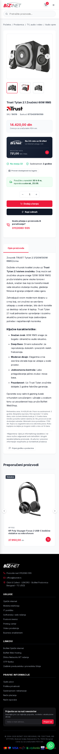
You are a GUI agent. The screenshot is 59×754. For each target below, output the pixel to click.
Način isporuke (10, 700)
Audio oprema (51, 24)
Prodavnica (19, 24)
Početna (7, 24)
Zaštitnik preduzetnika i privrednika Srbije (22, 666)
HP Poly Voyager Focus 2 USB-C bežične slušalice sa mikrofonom (29, 532)
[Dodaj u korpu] (48, 539)
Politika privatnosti (11, 686)
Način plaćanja (9, 695)
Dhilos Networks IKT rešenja (16, 657)
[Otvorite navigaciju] (53, 4)
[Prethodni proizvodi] (4, 511)
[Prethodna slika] (11, 56)
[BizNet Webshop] (12, 5)
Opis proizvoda (16, 248)
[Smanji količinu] (22, 194)
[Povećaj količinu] (36, 194)
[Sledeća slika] (47, 56)
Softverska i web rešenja (14, 615)
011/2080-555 (21, 228)
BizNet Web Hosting (12, 653)
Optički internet (10, 601)
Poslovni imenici (10, 619)
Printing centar (9, 624)
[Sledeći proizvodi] (55, 511)
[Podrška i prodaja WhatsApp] (50, 745)
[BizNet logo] (29, 565)
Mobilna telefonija (11, 606)
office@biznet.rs (14, 578)
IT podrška (8, 610)
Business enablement (13, 633)
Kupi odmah (31, 212)
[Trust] (15, 108)
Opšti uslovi (8, 682)
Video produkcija (11, 628)
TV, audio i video (34, 24)
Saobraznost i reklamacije (15, 691)
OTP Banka (8, 662)
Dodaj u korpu (31, 203)
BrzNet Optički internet (13, 648)
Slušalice (10, 477)
